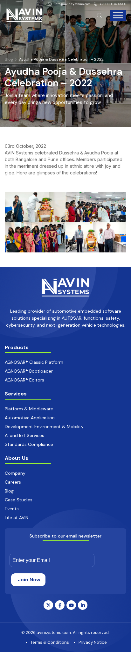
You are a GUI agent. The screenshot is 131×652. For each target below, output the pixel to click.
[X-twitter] (48, 605)
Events (12, 509)
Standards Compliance (29, 444)
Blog (9, 59)
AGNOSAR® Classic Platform (34, 362)
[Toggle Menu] (118, 15)
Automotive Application (30, 418)
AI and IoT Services (24, 435)
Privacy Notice (93, 642)
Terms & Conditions (50, 642)
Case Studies (18, 500)
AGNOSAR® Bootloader (29, 371)
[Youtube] (71, 605)
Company (15, 473)
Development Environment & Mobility (44, 426)
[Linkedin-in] (82, 605)
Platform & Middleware (29, 409)
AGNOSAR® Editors (24, 380)
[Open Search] (99, 15)
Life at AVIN (16, 517)
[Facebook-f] (60, 605)
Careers (13, 482)
